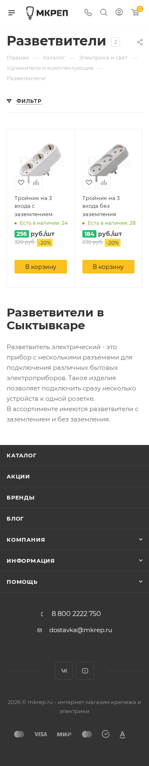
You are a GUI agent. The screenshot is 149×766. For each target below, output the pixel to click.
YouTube (85, 671)
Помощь (22, 581)
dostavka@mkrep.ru (80, 630)
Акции (18, 476)
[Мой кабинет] (119, 13)
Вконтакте (64, 671)
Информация (31, 560)
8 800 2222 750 (76, 614)
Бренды (21, 497)
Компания (26, 539)
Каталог (22, 455)
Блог (15, 518)
